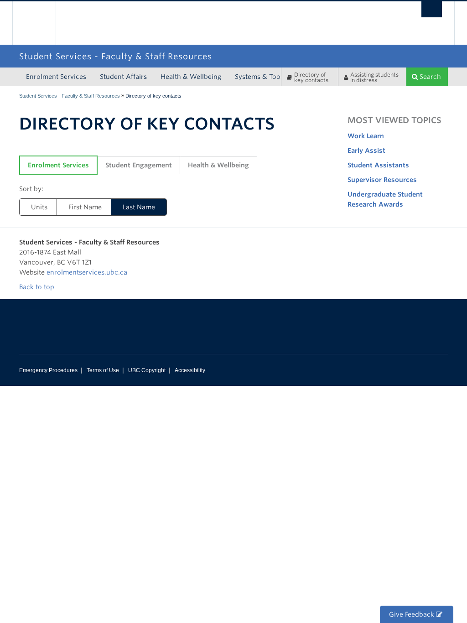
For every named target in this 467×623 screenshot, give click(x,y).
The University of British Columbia (40, 23)
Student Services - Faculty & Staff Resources (69, 96)
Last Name (139, 207)
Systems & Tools (260, 76)
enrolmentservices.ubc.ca (87, 272)
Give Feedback (412, 614)
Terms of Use (103, 370)
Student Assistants (378, 165)
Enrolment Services (56, 76)
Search (429, 76)
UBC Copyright (147, 370)
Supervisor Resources (382, 179)
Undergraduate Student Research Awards (385, 199)
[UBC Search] (431, 9)
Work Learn (366, 136)
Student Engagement (138, 165)
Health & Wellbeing (191, 76)
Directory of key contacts (311, 77)
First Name (85, 207)
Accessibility (190, 370)
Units (39, 207)
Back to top (37, 287)
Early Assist (366, 150)
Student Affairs (123, 76)
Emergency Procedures (48, 370)
